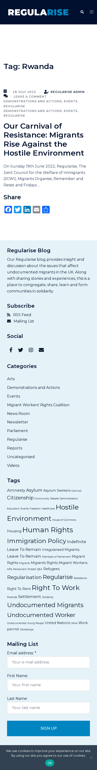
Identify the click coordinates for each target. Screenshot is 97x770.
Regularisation (24, 577)
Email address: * (21, 653)
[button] (82, 12)
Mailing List (22, 321)
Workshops (26, 629)
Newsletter (17, 422)
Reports (14, 448)
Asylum (34, 490)
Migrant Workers (73, 563)
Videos (13, 465)
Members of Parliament (56, 556)
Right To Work (56, 587)
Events (70, 101)
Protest (32, 569)
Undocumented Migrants (45, 605)
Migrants (24, 563)
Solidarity (47, 597)
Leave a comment (30, 96)
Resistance (80, 578)
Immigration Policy (36, 541)
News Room (18, 413)
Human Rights (47, 530)
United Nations (57, 623)
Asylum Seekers (57, 490)
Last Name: (17, 698)
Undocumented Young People (25, 623)
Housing (14, 531)
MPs (9, 569)
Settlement (29, 596)
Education (13, 508)
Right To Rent (19, 589)
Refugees (51, 569)
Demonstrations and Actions (33, 101)
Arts (11, 379)
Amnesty (16, 490)
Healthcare (48, 508)
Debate (54, 498)
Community (42, 498)
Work (74, 623)
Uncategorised (21, 457)
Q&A (39, 569)
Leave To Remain (24, 556)
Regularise (14, 106)
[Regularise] (38, 12)
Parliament (17, 431)
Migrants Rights (44, 563)
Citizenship (20, 498)
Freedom (35, 508)
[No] (91, 757)
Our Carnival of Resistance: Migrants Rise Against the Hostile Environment (44, 139)
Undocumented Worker (41, 614)
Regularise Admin (68, 92)
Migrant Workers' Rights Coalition (38, 405)
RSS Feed (20, 315)
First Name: (17, 676)
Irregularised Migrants (60, 550)
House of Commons (64, 519)
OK (50, 763)
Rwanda (12, 597)
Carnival (76, 490)
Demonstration (69, 498)
